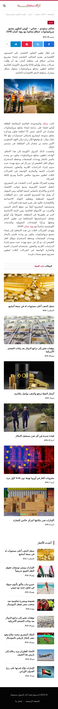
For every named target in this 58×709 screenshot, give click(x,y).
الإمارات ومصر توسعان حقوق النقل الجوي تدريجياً (20, 569)
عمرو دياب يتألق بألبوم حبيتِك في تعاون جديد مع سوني (20, 586)
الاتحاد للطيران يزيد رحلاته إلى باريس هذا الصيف (19, 653)
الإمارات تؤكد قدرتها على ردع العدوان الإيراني (20, 669)
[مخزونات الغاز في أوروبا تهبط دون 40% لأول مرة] (29, 460)
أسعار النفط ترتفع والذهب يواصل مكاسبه (34, 393)
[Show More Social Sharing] (7, 44)
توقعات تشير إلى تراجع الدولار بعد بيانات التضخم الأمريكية (20, 619)
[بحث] (4, 5)
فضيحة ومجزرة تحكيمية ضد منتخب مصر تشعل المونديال (20, 602)
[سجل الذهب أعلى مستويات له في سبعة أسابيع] (29, 288)
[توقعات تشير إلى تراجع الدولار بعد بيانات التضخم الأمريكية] (29, 330)
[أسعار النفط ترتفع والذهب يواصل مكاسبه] (29, 375)
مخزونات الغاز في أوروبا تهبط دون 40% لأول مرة (30, 478)
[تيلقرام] (16, 44)
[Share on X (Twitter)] (38, 44)
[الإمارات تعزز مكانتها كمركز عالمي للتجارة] (29, 502)
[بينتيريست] (27, 44)
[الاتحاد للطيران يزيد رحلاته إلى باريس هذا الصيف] (45, 655)
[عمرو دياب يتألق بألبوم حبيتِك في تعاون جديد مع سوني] (45, 588)
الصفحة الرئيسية (33, 701)
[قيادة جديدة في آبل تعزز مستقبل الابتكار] (29, 417)
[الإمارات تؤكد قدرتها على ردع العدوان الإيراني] (45, 672)
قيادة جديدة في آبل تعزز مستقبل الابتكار (34, 435)
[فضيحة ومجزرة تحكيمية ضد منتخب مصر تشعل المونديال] (45, 605)
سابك (45, 123)
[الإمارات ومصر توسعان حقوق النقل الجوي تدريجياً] (45, 571)
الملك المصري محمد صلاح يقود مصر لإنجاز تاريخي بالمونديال (19, 636)
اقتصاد (51, 22)
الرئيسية (51, 14)
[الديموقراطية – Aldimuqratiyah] (29, 6)
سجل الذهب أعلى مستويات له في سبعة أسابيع (31, 306)
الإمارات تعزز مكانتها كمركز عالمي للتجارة (33, 520)
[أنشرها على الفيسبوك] (49, 44)
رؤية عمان (29, 226)
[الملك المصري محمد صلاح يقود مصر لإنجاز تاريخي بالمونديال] (45, 638)
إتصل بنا (18, 701)
